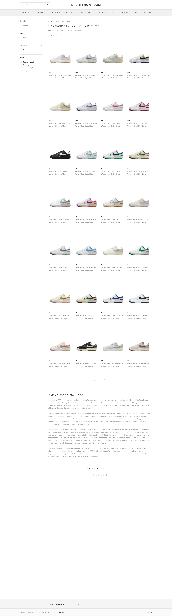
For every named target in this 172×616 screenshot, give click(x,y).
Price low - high (28, 68)
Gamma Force (28, 50)
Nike (24, 38)
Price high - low (28, 65)
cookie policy (61, 612)
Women (25, 25)
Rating (25, 71)
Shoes (50, 21)
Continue (148, 612)
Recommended (28, 62)
